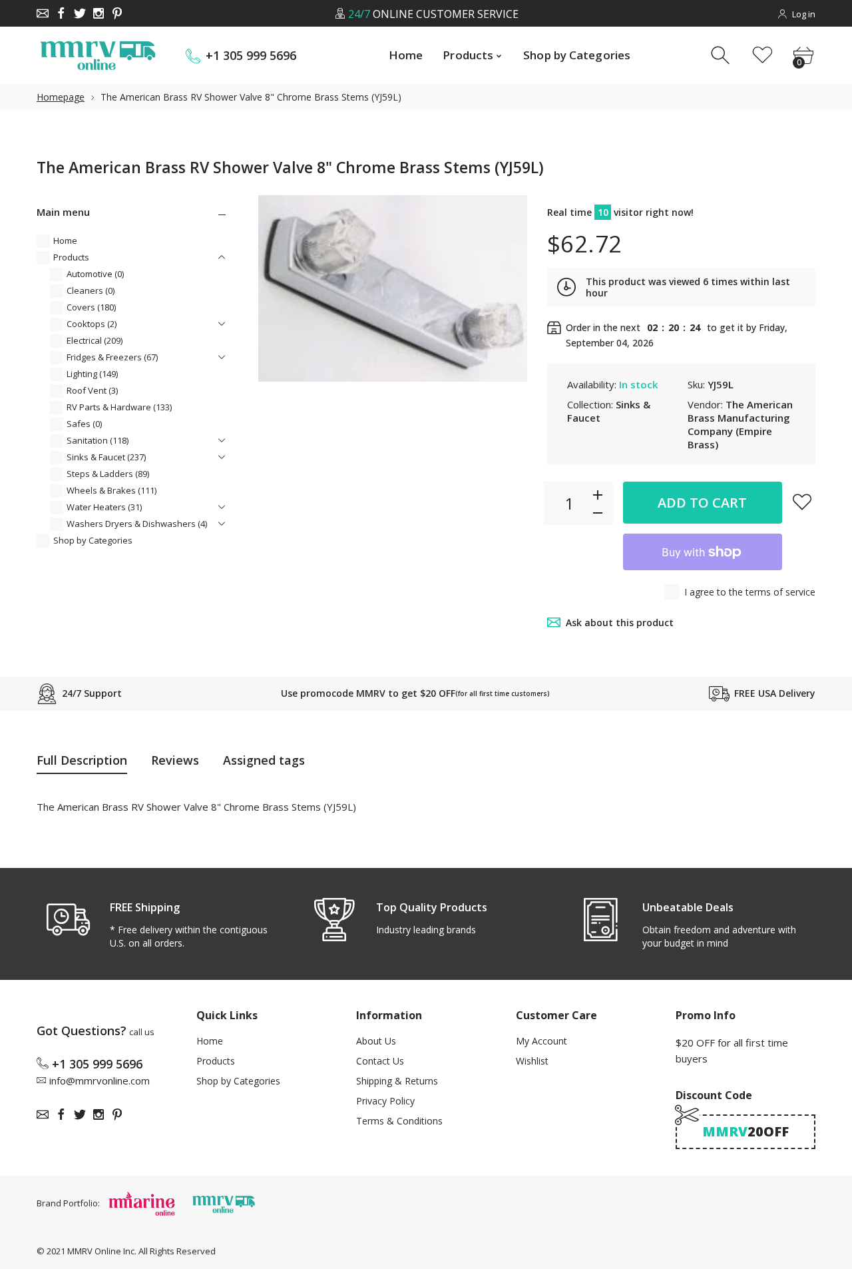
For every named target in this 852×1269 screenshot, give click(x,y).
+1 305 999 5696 (251, 55)
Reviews (175, 760)
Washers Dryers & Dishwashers (137, 524)
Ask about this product (620, 622)
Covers (91, 307)
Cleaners (90, 290)
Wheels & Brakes (111, 490)
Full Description (82, 760)
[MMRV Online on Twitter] (80, 13)
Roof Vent (92, 390)
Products (71, 257)
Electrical (94, 340)
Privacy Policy (385, 1100)
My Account (541, 1041)
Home (65, 240)
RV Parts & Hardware (119, 407)
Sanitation (97, 440)
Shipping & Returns (397, 1080)
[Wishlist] (762, 56)
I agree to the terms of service (749, 592)
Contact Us (380, 1061)
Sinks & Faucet (106, 457)
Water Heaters (104, 507)
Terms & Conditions (399, 1120)
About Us (376, 1041)
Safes (84, 424)
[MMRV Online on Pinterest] (117, 13)
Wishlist (532, 1061)
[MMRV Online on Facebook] (61, 13)
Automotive (95, 274)
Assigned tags (264, 760)
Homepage (61, 97)
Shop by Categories (92, 540)
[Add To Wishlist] (802, 502)
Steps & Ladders (108, 474)
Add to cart (702, 503)
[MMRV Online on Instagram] (98, 13)
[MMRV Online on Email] (42, 13)
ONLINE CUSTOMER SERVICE (432, 14)
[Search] (722, 56)
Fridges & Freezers (112, 357)
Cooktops (91, 324)
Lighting (92, 374)
